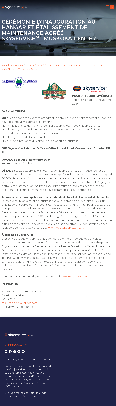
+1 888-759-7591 (16, 345)
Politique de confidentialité (31, 369)
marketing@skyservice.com (19, 303)
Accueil (5, 65)
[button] (107, 7)
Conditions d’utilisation (19, 366)
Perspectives (32, 65)
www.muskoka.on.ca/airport (66, 227)
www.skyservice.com (76, 276)
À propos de (17, 65)
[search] (112, 7)
